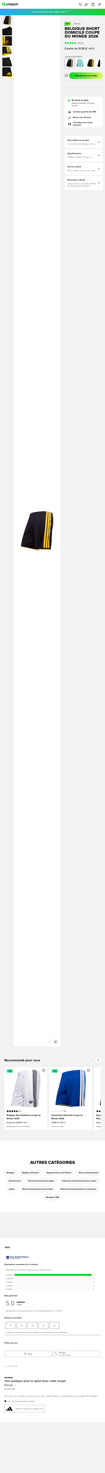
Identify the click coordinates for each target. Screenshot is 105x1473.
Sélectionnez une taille (86, 76)
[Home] (10, 4)
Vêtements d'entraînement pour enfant (79, 1181)
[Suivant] (55, 1041)
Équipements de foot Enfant (59, 1173)
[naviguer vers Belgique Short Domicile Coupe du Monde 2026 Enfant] (90, 63)
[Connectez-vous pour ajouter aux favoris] (66, 75)
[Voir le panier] (93, 4)
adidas (12, 1189)
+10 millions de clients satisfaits (83, 124)
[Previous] (91, 1060)
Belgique (10, 1173)
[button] (7, 31)
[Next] (98, 1060)
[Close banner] (102, 12)
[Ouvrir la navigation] (99, 4)
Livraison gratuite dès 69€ (84, 112)
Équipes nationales (30, 1173)
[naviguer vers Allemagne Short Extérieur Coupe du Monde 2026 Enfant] (80, 63)
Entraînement (15, 1181)
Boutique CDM (52, 1197)
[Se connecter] (86, 4)
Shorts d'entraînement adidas (41, 1181)
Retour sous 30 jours (82, 117)
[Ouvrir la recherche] (80, 4)
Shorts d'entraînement (88, 1173)
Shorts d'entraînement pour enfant (37, 1189)
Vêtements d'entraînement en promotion (78, 1189)
